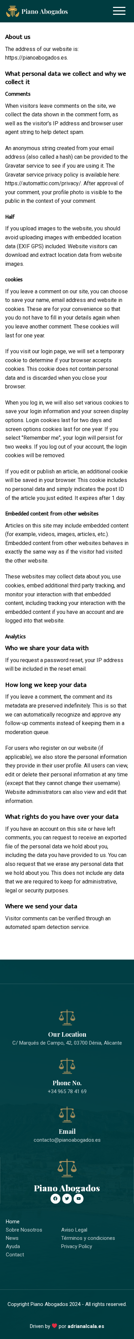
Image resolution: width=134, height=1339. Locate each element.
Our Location (67, 1034)
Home (13, 1221)
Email (67, 1131)
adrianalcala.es (86, 1326)
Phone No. (67, 1083)
